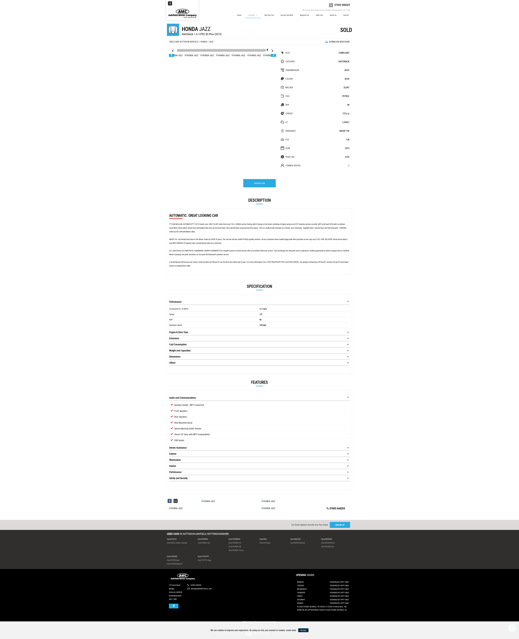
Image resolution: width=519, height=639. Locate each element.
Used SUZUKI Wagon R (174, 564)
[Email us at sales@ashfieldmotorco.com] (176, 501)
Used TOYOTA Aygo (204, 560)
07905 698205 (342, 5)
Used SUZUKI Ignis (173, 560)
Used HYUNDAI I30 (235, 546)
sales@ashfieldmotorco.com (201, 588)
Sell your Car (269, 15)
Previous (171, 55)
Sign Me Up (340, 525)
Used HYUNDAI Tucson (236, 550)
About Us (333, 15)
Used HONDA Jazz (204, 543)
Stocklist (251, 15)
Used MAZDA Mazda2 (297, 543)
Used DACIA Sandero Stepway (177, 543)
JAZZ (211, 41)
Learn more (291, 630)
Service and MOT (287, 15)
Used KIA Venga (265, 543)
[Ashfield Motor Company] (182, 12)
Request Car (304, 15)
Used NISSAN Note (327, 546)
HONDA (203, 41)
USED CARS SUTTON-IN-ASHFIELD (183, 41)
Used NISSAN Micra (328, 543)
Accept (303, 630)
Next (273, 55)
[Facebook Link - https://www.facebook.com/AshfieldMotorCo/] (170, 3)
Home (239, 15)
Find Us (346, 15)
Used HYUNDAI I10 (235, 543)
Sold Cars (319, 15)
